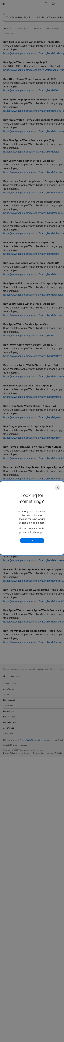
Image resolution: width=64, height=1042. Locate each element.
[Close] (57, 487)
